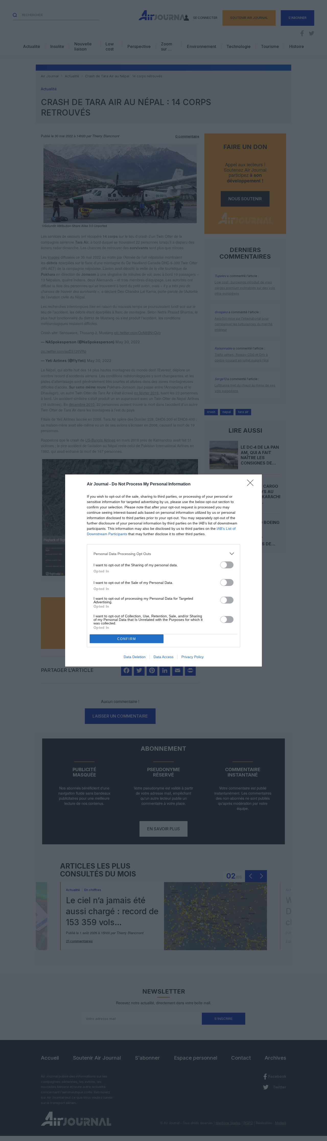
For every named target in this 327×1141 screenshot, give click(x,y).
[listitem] (163, 553)
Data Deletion (135, 657)
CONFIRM (126, 639)
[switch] (226, 564)
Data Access (163, 657)
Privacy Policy (192, 657)
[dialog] (163, 570)
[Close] (252, 484)
